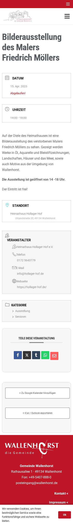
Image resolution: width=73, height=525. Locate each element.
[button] (67, 4)
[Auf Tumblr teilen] (36, 355)
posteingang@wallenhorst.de (36, 483)
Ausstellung (22, 311)
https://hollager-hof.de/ (32, 287)
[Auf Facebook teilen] (18, 355)
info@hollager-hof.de (30, 273)
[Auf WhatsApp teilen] (45, 355)
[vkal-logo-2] (17, 16)
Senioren (20, 316)
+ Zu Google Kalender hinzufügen (37, 393)
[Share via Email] (54, 356)
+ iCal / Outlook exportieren (38, 413)
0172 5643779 (26, 260)
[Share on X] (27, 355)
